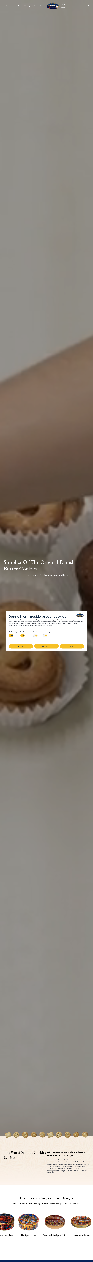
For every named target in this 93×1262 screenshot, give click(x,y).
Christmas (51, 1173)
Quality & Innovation (36, 6)
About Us (20, 6)
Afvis (72, 646)
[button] (10, 6)
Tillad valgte (46, 646)
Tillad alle (20, 646)
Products (9, 6)
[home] (53, 6)
